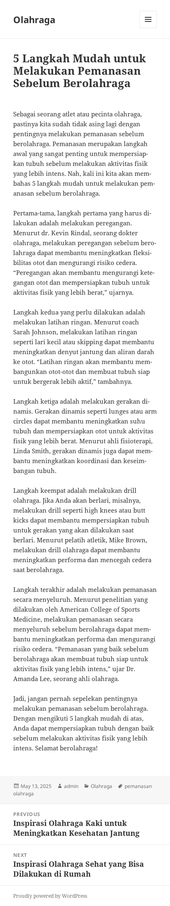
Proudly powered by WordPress (50, 895)
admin (71, 786)
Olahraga (34, 19)
